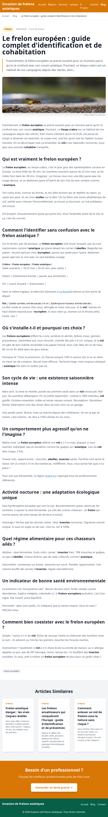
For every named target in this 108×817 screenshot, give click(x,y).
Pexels (103, 115)
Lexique (74, 4)
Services (63, 4)
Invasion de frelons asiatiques (18, 6)
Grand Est (51, 475)
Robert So (94, 115)
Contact (94, 4)
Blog (103, 4)
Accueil (42, 4)
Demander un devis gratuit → (54, 787)
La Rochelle (66, 291)
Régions (52, 4)
